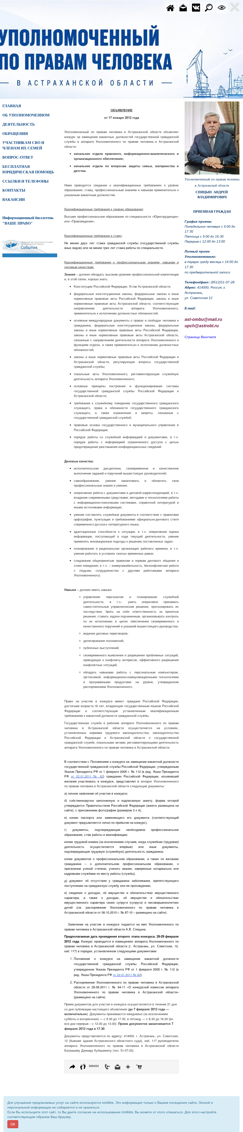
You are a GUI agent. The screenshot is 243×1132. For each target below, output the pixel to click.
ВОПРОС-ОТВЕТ (17, 157)
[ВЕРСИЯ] (222, 7)
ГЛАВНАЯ (11, 106)
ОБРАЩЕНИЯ (15, 134)
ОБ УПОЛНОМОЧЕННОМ (26, 115)
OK (12, 1124)
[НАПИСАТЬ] (183, 7)
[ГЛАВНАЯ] (170, 7)
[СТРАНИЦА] (196, 7)
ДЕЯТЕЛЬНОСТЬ (18, 124)
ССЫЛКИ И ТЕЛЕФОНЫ (25, 181)
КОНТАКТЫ (13, 190)
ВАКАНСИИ (13, 200)
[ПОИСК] (209, 7)
